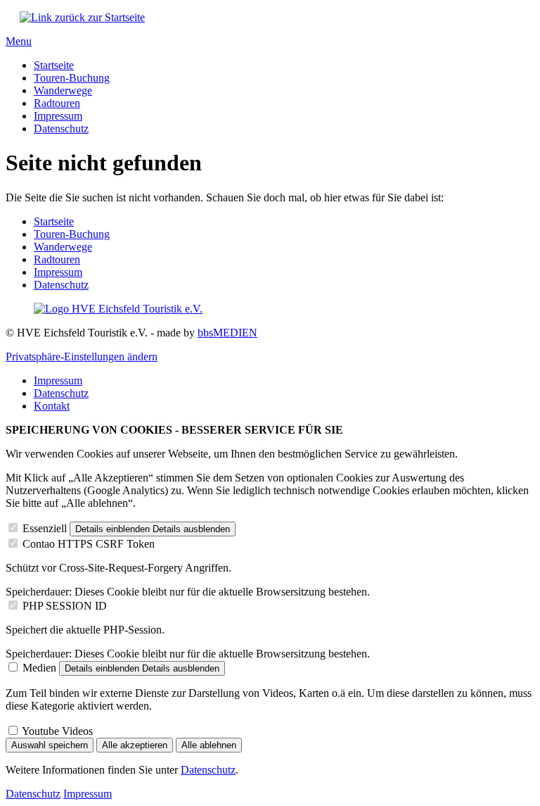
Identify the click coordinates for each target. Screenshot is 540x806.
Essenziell (44, 528)
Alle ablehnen (208, 745)
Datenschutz (61, 128)
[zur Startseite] (82, 17)
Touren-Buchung (72, 78)
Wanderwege (63, 90)
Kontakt (52, 406)
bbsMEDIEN (227, 333)
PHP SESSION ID (64, 606)
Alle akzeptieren (134, 745)
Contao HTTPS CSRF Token (88, 544)
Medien (39, 668)
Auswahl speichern (49, 745)
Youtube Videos (57, 731)
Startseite (54, 65)
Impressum (58, 116)
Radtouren (57, 103)
